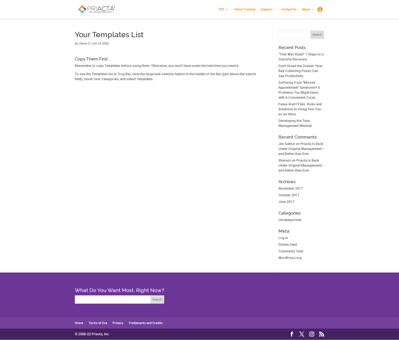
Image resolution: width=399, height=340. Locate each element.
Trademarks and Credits (145, 323)
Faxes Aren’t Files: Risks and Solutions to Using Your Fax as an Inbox (300, 109)
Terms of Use (98, 323)
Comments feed (290, 251)
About (306, 9)
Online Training (244, 9)
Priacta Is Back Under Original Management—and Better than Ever (301, 149)
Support (266, 9)
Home (79, 323)
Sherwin (284, 160)
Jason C (84, 43)
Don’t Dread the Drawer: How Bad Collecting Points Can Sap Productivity (300, 71)
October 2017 (288, 195)
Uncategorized (289, 220)
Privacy (118, 323)
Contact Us (289, 9)
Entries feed (287, 245)
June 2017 (286, 202)
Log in (283, 238)
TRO (221, 9)
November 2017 (290, 188)
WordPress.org (290, 258)
